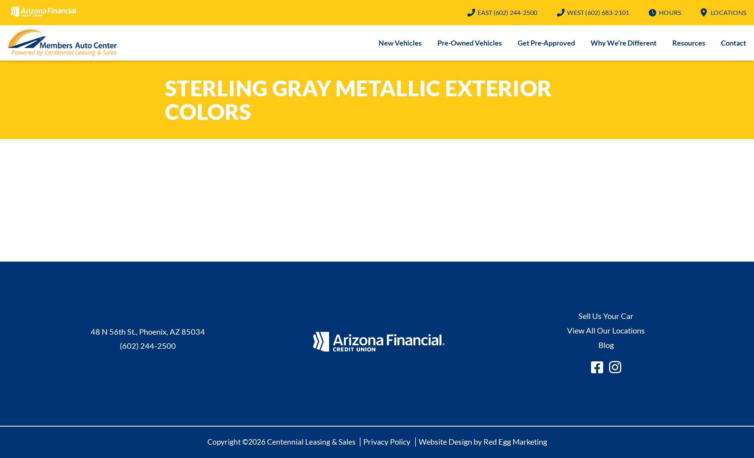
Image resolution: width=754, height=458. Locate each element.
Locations (728, 12)
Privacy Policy (386, 441)
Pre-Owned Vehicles (469, 42)
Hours (670, 12)
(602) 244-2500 (508, 12)
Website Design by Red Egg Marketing (483, 441)
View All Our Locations (606, 330)
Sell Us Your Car (605, 316)
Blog (606, 345)
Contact (733, 42)
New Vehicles (400, 42)
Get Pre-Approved (546, 42)
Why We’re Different (624, 42)
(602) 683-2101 (598, 12)
